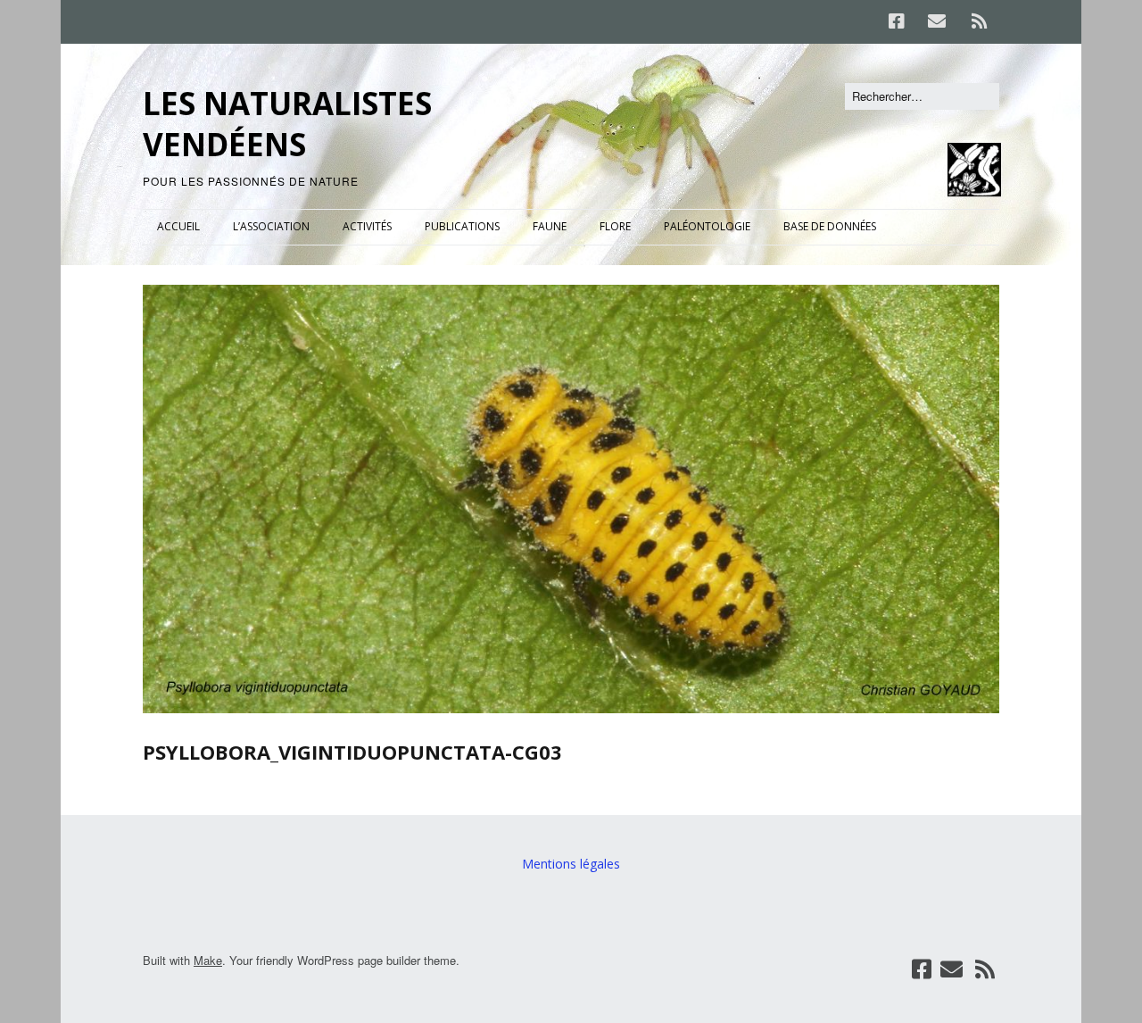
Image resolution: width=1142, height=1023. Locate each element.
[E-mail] (936, 21)
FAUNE (550, 226)
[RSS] (979, 21)
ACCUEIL (178, 226)
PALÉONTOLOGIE (707, 226)
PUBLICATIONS (462, 226)
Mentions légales (571, 863)
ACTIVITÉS (367, 226)
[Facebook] (901, 21)
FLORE (615, 226)
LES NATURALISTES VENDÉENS (287, 123)
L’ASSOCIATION (271, 226)
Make (208, 960)
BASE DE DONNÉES (829, 226)
